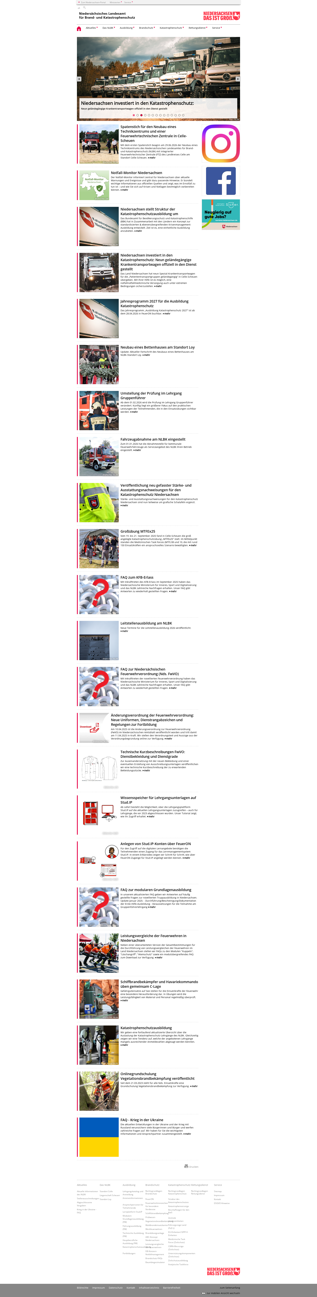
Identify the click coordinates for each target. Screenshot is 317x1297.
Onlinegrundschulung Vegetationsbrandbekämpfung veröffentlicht (157, 1076)
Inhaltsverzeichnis (149, 1287)
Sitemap (218, 1191)
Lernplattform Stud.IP (132, 1211)
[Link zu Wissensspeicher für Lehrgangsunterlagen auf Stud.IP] (99, 815)
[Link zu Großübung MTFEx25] (99, 548)
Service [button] (216, 27)
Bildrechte (82, 1287)
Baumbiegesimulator (155, 1262)
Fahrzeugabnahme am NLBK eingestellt (153, 439)
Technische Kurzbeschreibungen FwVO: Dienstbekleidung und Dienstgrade (153, 754)
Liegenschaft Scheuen (110, 1195)
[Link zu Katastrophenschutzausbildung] (99, 1045)
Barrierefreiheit (171, 1287)
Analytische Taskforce (178, 1264)
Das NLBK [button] (108, 27)
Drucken (193, 1166)
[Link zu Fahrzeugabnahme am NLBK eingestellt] (99, 456)
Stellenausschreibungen (88, 1198)
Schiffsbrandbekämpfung (157, 1213)
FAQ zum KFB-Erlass (137, 577)
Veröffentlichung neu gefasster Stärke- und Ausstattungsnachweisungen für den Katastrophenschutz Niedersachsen (156, 490)
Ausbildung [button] (126, 27)
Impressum (219, 1195)
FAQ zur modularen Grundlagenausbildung (156, 889)
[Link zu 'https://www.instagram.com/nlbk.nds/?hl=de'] (221, 143)
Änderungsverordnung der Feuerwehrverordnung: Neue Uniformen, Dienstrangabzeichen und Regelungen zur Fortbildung (152, 720)
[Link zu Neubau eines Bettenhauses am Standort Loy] (99, 364)
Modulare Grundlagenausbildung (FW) (133, 1218)
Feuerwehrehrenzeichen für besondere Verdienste (156, 1206)
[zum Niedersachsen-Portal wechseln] (221, 19)
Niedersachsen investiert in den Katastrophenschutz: (137, 103)
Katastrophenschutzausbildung (146, 1027)
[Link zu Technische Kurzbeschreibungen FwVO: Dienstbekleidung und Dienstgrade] (99, 769)
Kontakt (217, 1199)
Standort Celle (106, 1191)
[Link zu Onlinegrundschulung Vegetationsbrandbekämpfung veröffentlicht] (99, 1091)
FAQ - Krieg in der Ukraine (142, 1120)
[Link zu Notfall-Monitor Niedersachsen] (94, 185)
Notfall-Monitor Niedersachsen (136, 172)
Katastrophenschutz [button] (171, 27)
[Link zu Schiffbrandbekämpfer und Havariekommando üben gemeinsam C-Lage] (99, 999)
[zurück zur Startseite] (107, 16)
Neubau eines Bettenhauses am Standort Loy (158, 347)
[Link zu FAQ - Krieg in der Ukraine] (99, 1137)
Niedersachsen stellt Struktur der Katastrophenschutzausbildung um (149, 211)
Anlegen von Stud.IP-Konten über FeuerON (156, 843)
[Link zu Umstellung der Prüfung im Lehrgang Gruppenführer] (99, 410)
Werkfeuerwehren (153, 1229)
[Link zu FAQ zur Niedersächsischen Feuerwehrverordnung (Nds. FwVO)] (99, 686)
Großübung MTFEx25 (138, 531)
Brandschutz (152, 1184)
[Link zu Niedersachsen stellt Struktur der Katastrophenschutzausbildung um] (99, 226)
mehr (153, 157)
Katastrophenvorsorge (178, 1206)
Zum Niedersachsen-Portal (93, 2)
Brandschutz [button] (146, 27)
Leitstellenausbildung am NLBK (146, 623)
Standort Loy (105, 1199)
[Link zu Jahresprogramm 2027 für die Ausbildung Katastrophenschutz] (99, 318)
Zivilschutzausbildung (178, 1260)
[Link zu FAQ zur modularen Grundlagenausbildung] (99, 907)
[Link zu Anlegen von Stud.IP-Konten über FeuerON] (99, 861)
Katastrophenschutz (178, 1184)
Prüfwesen (150, 1217)
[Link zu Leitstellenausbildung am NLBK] (99, 640)
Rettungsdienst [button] (197, 27)
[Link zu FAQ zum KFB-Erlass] (99, 594)
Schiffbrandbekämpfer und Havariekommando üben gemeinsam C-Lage (159, 984)
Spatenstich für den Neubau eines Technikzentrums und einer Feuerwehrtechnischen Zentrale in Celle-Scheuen (154, 133)
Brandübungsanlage (154, 1233)
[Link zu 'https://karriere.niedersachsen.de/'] (221, 214)
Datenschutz (116, 1287)
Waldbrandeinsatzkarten (156, 1225)
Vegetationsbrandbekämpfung (159, 1221)
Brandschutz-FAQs (153, 1258)
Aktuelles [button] (91, 27)
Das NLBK (105, 1184)
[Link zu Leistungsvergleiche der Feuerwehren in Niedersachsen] (99, 953)
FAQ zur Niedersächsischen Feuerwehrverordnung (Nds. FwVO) (150, 671)
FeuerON (149, 1199)
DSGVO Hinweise (222, 1203)
